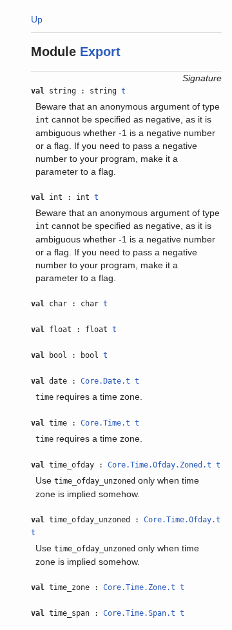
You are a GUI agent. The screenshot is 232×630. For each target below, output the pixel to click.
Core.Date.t (105, 381)
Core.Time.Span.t (139, 613)
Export (100, 51)
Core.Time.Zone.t (139, 587)
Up (37, 19)
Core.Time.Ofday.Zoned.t (159, 464)
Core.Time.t (105, 423)
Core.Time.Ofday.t (182, 519)
